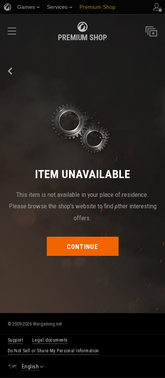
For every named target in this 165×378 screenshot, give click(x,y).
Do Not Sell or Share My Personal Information (53, 350)
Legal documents (50, 340)
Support (15, 340)
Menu (12, 33)
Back (10, 71)
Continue (83, 246)
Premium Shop (82, 37)
